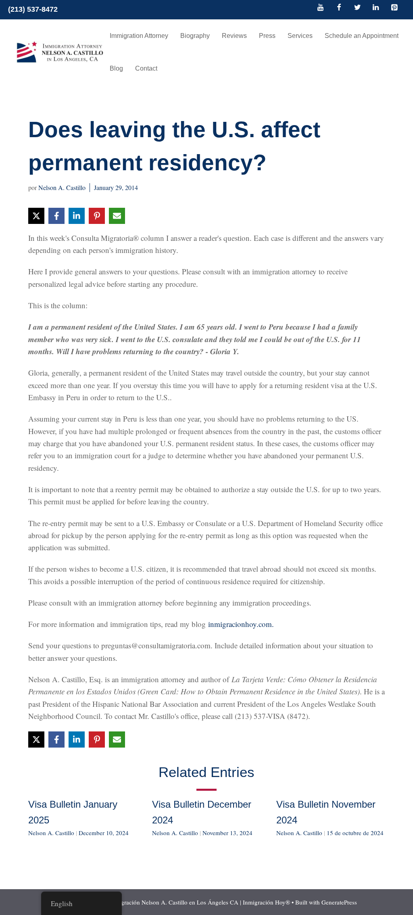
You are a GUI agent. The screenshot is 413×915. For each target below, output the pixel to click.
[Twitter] (357, 8)
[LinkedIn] (376, 8)
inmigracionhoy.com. (241, 624)
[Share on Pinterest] (97, 216)
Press (267, 35)
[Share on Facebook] (56, 216)
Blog (116, 68)
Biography (195, 35)
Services (300, 35)
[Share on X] (36, 216)
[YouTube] (320, 8)
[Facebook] (339, 8)
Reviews (234, 35)
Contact (146, 68)
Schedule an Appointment (361, 35)
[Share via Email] (117, 216)
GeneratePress (339, 902)
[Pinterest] (394, 8)
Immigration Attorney (139, 35)
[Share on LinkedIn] (77, 216)
